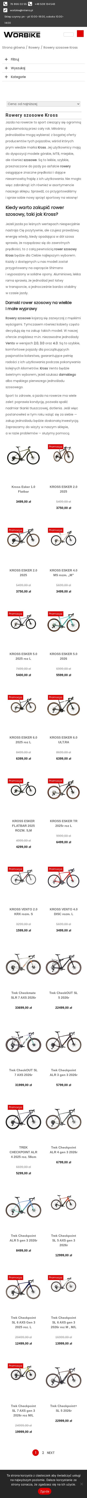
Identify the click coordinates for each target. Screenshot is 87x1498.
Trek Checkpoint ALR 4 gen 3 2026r (63, 1150)
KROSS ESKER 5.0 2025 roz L (23, 656)
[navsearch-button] (80, 33)
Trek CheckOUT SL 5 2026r (63, 995)
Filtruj (15, 59)
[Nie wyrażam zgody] (81, 1484)
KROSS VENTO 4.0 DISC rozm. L (64, 911)
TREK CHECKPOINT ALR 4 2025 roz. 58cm (23, 1152)
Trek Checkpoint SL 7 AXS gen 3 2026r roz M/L (23, 1410)
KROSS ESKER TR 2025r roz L (63, 823)
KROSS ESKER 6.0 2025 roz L (23, 740)
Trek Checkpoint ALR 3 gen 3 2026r (63, 1072)
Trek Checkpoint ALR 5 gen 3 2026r (23, 1238)
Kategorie (18, 77)
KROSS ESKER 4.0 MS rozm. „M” (63, 573)
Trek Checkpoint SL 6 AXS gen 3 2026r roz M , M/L (64, 1322)
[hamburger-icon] (69, 34)
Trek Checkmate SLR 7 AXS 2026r (23, 995)
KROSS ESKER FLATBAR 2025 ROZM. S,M (23, 825)
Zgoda (44, 1491)
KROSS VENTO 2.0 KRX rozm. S (23, 911)
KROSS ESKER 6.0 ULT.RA (63, 740)
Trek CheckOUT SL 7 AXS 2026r (23, 1072)
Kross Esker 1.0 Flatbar (23, 489)
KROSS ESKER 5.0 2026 (63, 656)
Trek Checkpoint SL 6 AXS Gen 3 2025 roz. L (23, 1322)
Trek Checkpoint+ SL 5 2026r (63, 1408)
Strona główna (13, 47)
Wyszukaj (18, 68)
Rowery (34, 47)
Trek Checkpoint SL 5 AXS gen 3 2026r (63, 1240)
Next (51, 1453)
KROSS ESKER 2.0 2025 (63, 489)
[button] (43, 59)
